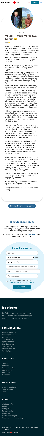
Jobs (4, 392)
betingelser (29, 282)
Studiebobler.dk (8, 349)
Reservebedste (8, 368)
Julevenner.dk (7, 339)
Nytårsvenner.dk (8, 342)
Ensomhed (6, 372)
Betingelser (6, 409)
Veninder (5, 365)
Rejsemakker (7, 370)
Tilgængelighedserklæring (12, 418)
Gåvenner (6, 375)
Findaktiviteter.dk (9, 332)
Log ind (34, 2)
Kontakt (5, 406)
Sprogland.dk (7, 346)
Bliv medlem (22, 287)
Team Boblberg (8, 389)
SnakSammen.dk (8, 344)
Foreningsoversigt (9, 335)
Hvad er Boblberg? (9, 387)
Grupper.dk (6, 337)
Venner (5, 363)
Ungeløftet (6, 351)
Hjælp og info (7, 404)
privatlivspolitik (15, 282)
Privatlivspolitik (8, 411)
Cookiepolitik (7, 413)
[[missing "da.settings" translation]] (29, 2)
